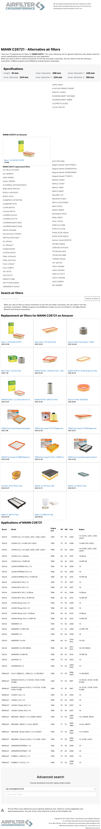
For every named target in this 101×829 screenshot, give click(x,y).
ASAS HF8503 (8, 178)
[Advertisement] (50, 29)
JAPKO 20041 (57, 85)
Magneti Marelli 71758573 (62, 176)
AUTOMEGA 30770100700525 (14, 185)
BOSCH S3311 (8, 196)
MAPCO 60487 (58, 191)
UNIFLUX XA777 (58, 274)
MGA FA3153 (57, 206)
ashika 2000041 (9, 181)
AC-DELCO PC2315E (11, 170)
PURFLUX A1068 (58, 225)
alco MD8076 (8, 174)
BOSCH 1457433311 (10, 193)
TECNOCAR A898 (59, 255)
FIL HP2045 (7, 241)
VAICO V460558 (58, 278)
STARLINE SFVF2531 (60, 248)
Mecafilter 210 (57, 195)
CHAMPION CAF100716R (12, 200)
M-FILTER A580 (58, 161)
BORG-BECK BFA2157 (11, 189)
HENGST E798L (9, 279)
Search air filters (92, 298)
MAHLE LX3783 (58, 184)
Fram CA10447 (9, 264)
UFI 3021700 (57, 263)
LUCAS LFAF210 (58, 107)
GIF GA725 (7, 271)
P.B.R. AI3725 (57, 221)
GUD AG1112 (8, 275)
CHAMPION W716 (10, 204)
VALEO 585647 (58, 282)
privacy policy (95, 828)
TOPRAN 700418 (58, 259)
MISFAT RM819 (58, 210)
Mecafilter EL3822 (59, 199)
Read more (79, 8)
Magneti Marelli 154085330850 (64, 172)
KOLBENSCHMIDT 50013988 (63, 96)
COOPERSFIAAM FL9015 (12, 223)
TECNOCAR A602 (59, 251)
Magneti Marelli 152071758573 (64, 165)
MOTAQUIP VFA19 (59, 214)
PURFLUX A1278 (58, 229)
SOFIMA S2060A (58, 244)
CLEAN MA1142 (9, 208)
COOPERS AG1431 (10, 215)
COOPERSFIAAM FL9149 (12, 226)
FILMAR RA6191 (9, 249)
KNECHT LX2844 (59, 92)
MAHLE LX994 (57, 187)
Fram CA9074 (8, 268)
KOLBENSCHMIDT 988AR (62, 100)
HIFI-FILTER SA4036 (11, 283)
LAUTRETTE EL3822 (60, 104)
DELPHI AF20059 (9, 230)
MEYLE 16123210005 (60, 202)
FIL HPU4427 (8, 245)
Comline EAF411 (9, 211)
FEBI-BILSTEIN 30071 (11, 238)
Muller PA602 (57, 217)
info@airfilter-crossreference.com (89, 825)
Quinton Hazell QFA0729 (61, 240)
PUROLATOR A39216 (60, 233)
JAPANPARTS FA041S (11, 287)
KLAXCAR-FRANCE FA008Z (63, 88)
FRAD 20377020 (9, 260)
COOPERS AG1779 (10, 219)
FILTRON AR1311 (9, 253)
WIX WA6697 (57, 285)
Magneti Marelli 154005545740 (64, 169)
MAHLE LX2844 (58, 180)
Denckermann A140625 (12, 234)
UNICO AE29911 (58, 270)
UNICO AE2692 (58, 266)
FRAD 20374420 (9, 256)
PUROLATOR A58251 (60, 236)
